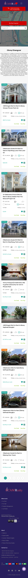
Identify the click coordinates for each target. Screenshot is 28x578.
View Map (22, 123)
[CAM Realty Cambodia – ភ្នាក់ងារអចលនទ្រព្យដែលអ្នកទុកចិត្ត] (10, 3)
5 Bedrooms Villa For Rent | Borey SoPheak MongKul (13, 411)
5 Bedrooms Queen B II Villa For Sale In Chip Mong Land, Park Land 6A (14, 150)
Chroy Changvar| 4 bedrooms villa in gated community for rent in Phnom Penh (14, 285)
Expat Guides (5, 535)
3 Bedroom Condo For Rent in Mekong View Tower (12, 454)
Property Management (7, 506)
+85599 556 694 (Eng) (14, 8)
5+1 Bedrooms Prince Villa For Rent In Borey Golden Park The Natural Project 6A (13, 196)
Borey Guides (5, 540)
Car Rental (4, 508)
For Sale (4, 503)
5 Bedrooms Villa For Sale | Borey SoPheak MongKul (13, 369)
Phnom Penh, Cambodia (8, 515)
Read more (21, 75)
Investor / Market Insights (8, 538)
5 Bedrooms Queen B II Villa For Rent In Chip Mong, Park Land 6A (13, 241)
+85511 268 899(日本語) (15, 9)
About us (4, 533)
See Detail (16, 123)
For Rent (4, 501)
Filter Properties (14, 23)
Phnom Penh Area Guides (8, 543)
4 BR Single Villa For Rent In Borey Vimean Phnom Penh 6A (14, 107)
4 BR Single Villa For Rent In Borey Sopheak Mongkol (14, 326)
